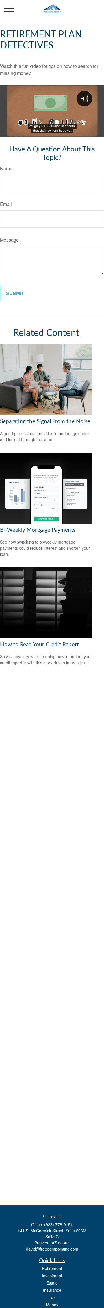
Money (52, 1304)
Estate (52, 1283)
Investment (52, 1275)
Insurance (52, 1290)
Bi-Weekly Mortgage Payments (37, 530)
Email (6, 204)
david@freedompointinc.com (52, 1249)
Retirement (52, 1268)
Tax (52, 1297)
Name (6, 168)
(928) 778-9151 (58, 1224)
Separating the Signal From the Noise (45, 421)
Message (9, 239)
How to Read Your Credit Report (39, 644)
